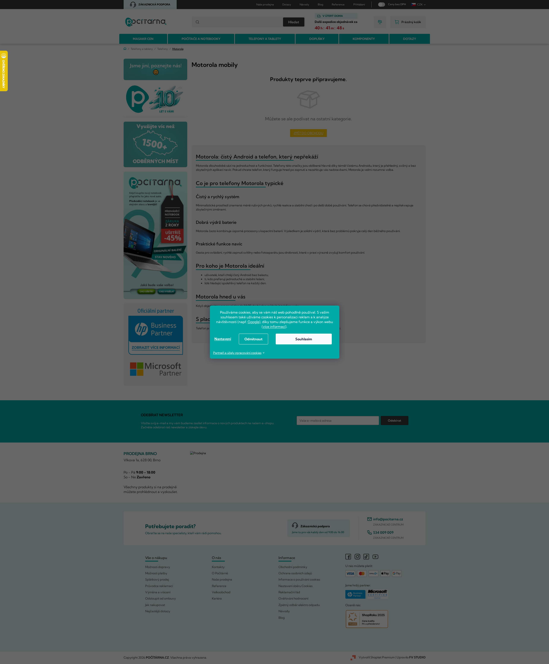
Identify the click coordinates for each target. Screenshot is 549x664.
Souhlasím (303, 339)
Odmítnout (253, 339)
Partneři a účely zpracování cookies (237, 353)
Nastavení (222, 339)
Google (253, 322)
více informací (274, 326)
